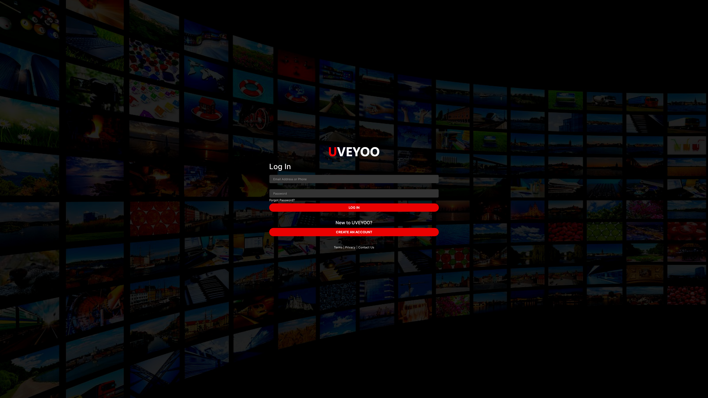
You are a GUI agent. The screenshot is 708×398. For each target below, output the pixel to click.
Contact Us (366, 247)
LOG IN (354, 208)
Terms (338, 247)
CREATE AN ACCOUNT (354, 232)
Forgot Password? (282, 200)
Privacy (350, 247)
